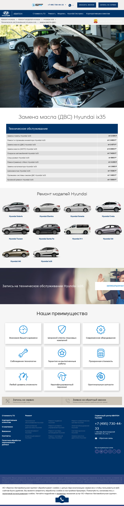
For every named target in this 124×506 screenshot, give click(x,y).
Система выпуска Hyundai (78, 432)
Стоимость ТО (39, 14)
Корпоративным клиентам (98, 14)
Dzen (101, 451)
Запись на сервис (108, 5)
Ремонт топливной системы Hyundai (55, 437)
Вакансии (32, 21)
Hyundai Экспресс (75, 14)
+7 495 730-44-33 (56, 5)
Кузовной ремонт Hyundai (32, 432)
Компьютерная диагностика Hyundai (33, 427)
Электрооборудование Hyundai (80, 427)
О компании (8, 21)
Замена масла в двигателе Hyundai (79, 437)
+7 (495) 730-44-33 (108, 426)
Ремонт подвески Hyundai (55, 422)
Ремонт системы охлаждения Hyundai (56, 432)
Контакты (21, 21)
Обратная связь (105, 438)
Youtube (106, 451)
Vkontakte (97, 451)
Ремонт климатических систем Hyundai (80, 422)
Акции (42, 21)
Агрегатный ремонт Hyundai (32, 437)
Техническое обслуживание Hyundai (34, 422)
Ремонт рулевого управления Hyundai (56, 427)
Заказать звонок (86, 5)
